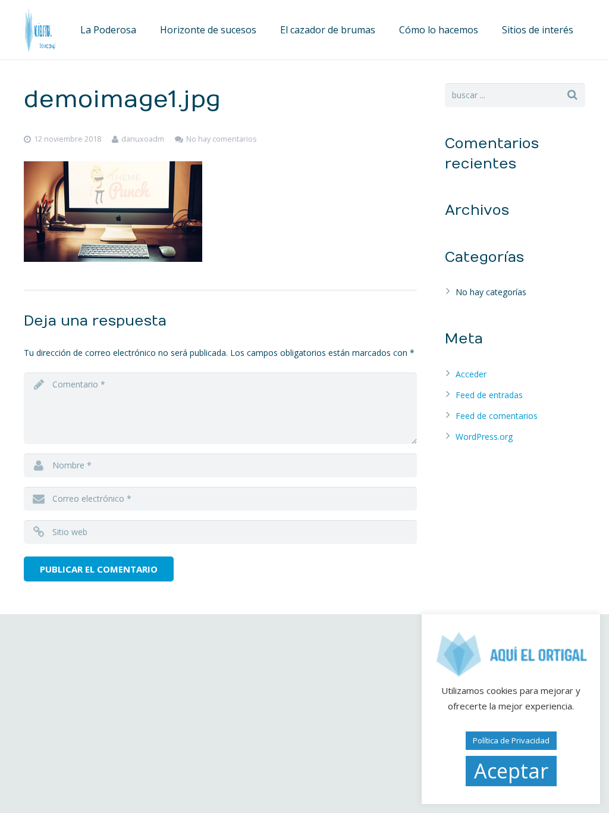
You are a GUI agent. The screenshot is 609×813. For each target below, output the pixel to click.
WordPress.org (484, 436)
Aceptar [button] (511, 770)
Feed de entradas (489, 395)
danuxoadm (142, 139)
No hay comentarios (221, 139)
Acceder (471, 374)
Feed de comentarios (497, 415)
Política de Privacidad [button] (511, 740)
